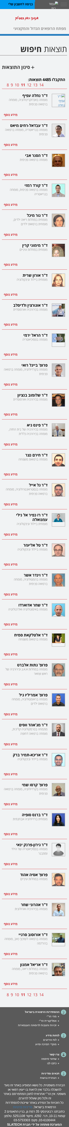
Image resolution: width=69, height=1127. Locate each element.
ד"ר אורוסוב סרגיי (33, 934)
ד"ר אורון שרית (35, 275)
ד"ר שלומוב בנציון (32, 394)
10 (17, 84)
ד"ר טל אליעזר (35, 544)
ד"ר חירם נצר (36, 454)
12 (29, 84)
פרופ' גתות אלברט (32, 664)
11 (23, 84)
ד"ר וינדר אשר (36, 574)
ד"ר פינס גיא (37, 424)
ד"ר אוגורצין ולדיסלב (30, 304)
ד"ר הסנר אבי (36, 155)
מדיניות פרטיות (22, 1107)
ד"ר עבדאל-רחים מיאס (29, 125)
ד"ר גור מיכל (37, 215)
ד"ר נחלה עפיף (35, 95)
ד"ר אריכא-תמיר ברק (30, 754)
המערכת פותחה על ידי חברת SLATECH (34, 1124)
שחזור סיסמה (49, 1058)
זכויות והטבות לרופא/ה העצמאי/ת (37, 1025)
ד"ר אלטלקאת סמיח (31, 634)
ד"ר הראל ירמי (35, 334)
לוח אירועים (50, 1039)
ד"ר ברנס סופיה (35, 814)
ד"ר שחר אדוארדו (33, 604)
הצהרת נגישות (48, 1077)
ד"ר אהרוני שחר (34, 904)
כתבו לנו (52, 1063)
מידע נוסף (10, 114)
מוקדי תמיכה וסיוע (46, 1044)
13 (35, 84)
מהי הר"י (52, 1016)
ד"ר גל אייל (38, 484)
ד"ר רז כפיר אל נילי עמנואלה (32, 516)
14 (41, 84)
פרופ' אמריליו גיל (33, 694)
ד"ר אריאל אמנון (34, 964)
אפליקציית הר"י (48, 1020)
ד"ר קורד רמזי (36, 185)
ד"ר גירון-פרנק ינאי (32, 844)
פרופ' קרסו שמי (35, 784)
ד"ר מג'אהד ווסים (33, 724)
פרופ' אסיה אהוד (34, 874)
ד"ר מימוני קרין (35, 245)
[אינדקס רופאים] (53, 19)
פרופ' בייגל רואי (34, 364)
